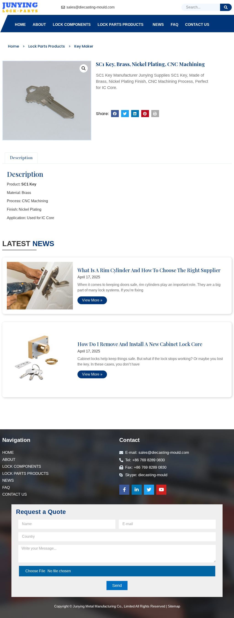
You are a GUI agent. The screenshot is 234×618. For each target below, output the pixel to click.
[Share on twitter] (125, 113)
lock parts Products (121, 25)
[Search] (226, 7)
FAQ (174, 25)
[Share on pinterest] (145, 113)
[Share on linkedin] (135, 113)
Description (21, 158)
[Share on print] (155, 113)
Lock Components (72, 25)
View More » (92, 300)
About (39, 25)
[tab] (21, 158)
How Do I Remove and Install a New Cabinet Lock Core (139, 344)
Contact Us (197, 25)
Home (20, 25)
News (158, 25)
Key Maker (83, 46)
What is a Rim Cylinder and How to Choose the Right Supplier (149, 270)
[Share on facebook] (115, 113)
